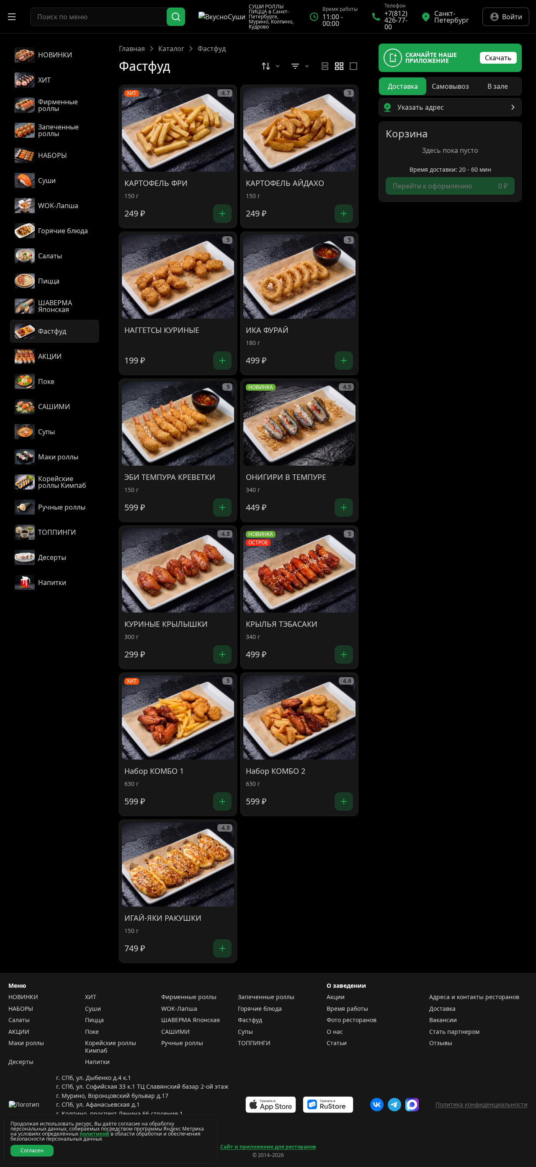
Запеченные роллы (266, 997)
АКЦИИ (18, 1032)
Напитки (97, 1062)
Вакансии (443, 1020)
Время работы (347, 1008)
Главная (132, 48)
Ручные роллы (182, 1043)
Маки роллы (26, 1043)
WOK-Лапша (179, 1008)
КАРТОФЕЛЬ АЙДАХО (285, 183)
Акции (336, 997)
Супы (245, 1032)
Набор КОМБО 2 (275, 771)
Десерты (21, 1062)
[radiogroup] (339, 66)
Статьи (337, 1043)
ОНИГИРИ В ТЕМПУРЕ (286, 477)
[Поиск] (176, 17)
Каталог (171, 48)
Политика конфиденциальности (482, 1104)
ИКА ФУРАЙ (267, 330)
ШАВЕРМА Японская (190, 1020)
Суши (93, 1008)
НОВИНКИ (23, 997)
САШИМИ (175, 1032)
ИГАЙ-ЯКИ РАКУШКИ (162, 918)
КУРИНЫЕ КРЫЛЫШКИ (166, 624)
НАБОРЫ (20, 1008)
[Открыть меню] (12, 17)
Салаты (19, 1020)
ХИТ (90, 997)
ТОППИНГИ (254, 1043)
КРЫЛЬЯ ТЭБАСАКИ (281, 624)
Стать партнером (454, 1032)
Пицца (94, 1020)
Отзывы (440, 1043)
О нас (335, 1032)
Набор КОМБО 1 (154, 771)
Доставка (442, 1008)
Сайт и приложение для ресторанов (268, 1147)
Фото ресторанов (351, 1020)
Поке (92, 1032)
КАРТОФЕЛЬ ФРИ (156, 183)
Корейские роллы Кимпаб (110, 1046)
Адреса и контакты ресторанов (474, 997)
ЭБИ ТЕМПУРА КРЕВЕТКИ (169, 477)
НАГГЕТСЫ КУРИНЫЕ (161, 330)
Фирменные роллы (188, 997)
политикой (94, 1133)
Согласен (32, 1150)
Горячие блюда (260, 1008)
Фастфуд (250, 1020)
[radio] (325, 66)
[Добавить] (222, 213)
